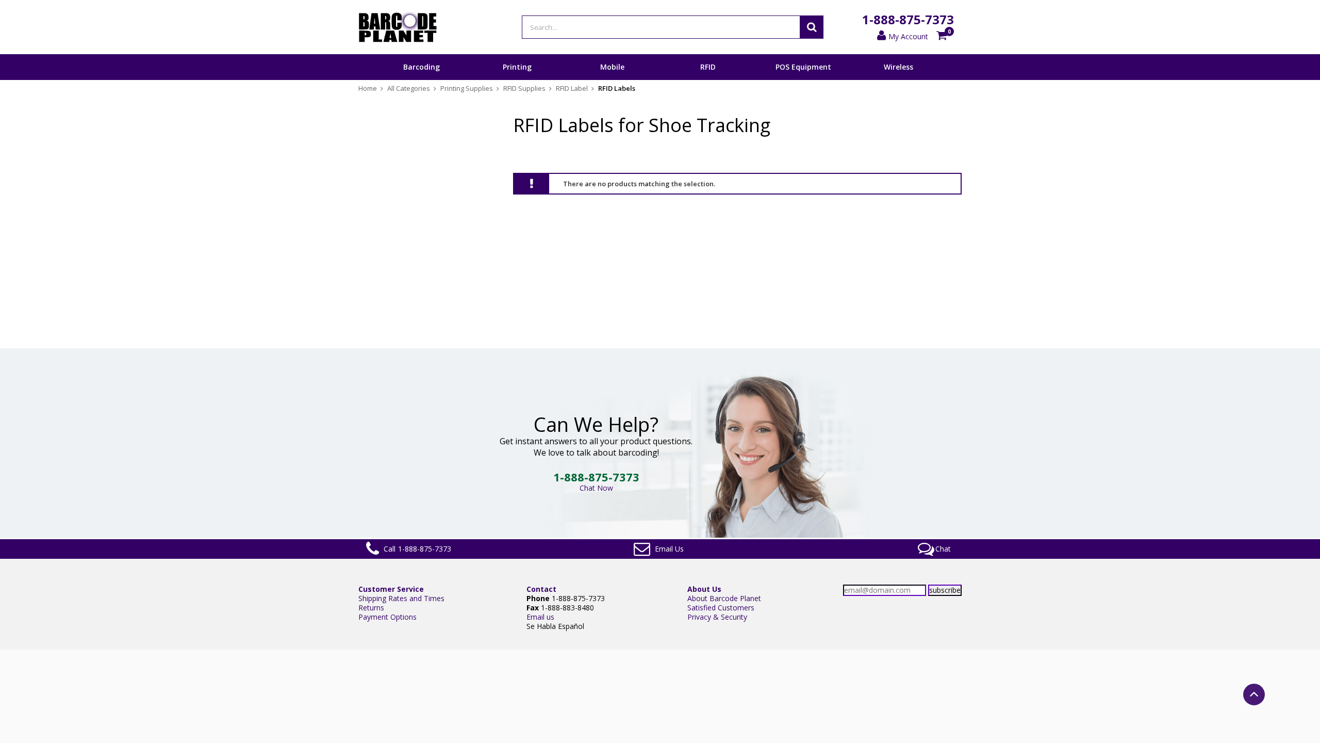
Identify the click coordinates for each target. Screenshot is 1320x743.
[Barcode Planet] (397, 27)
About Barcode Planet (724, 598)
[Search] (811, 27)
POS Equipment (803, 67)
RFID (708, 67)
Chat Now (596, 488)
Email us (540, 617)
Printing (517, 67)
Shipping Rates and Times (401, 598)
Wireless (898, 67)
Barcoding (421, 67)
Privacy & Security (717, 617)
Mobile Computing (612, 79)
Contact (541, 589)
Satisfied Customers (720, 607)
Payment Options (387, 617)
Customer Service (391, 589)
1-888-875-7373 (908, 19)
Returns (371, 607)
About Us (704, 589)
